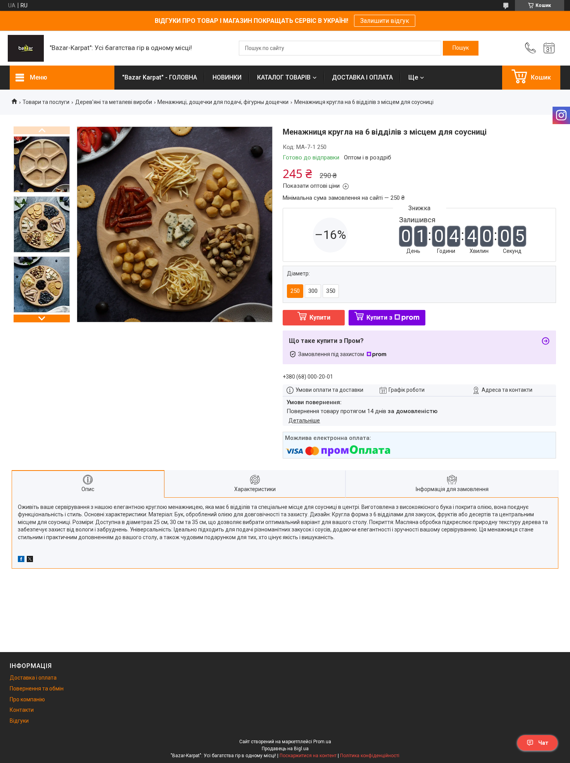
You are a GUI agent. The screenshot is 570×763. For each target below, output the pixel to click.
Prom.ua (322, 741)
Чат (543, 743)
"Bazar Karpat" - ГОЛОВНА (159, 77)
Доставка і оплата (33, 678)
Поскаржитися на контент (308, 755)
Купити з (379, 317)
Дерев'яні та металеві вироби (113, 102)
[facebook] (21, 560)
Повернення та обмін (37, 688)
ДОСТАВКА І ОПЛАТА (362, 77)
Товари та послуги (45, 102)
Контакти (22, 710)
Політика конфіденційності (369, 755)
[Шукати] (460, 48)
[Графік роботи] (549, 48)
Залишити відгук (384, 20)
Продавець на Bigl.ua (285, 748)
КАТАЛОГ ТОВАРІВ (284, 77)
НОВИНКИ (227, 77)
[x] (30, 560)
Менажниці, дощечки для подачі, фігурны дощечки (222, 102)
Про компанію (27, 699)
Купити (319, 317)
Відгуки (19, 721)
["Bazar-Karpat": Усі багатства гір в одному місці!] (26, 48)
